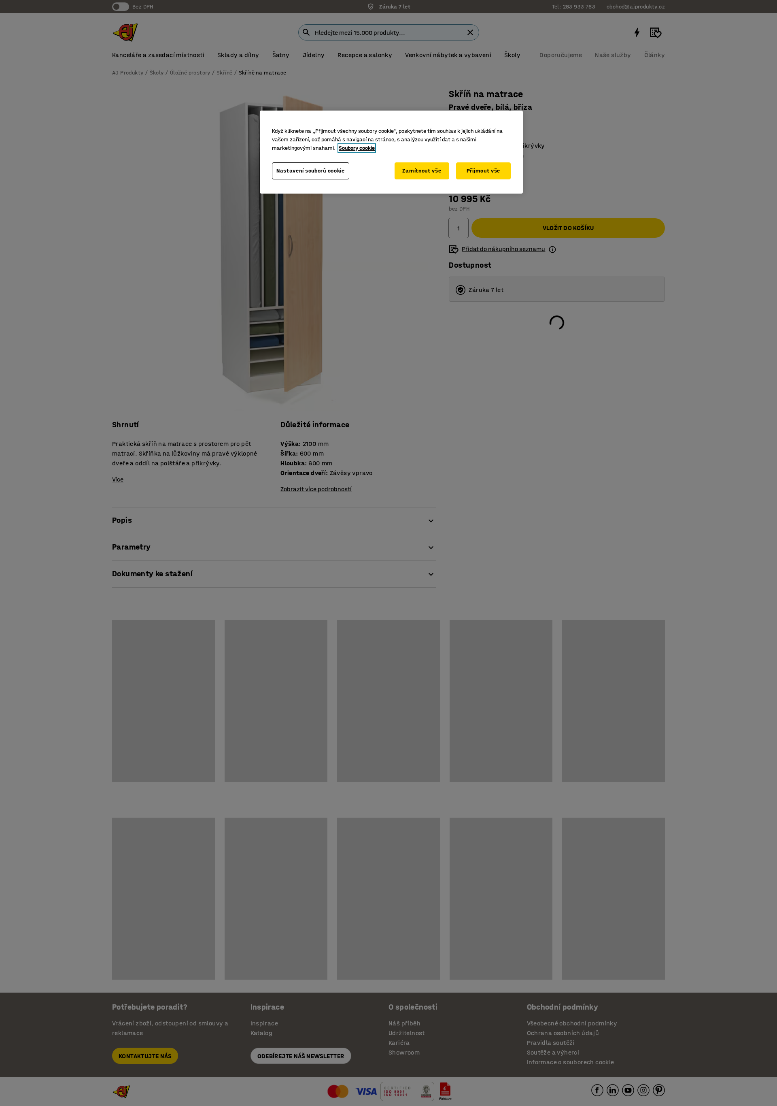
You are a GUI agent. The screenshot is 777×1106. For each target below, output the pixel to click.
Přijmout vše (483, 170)
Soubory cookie (357, 148)
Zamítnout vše (421, 170)
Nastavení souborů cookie (310, 170)
